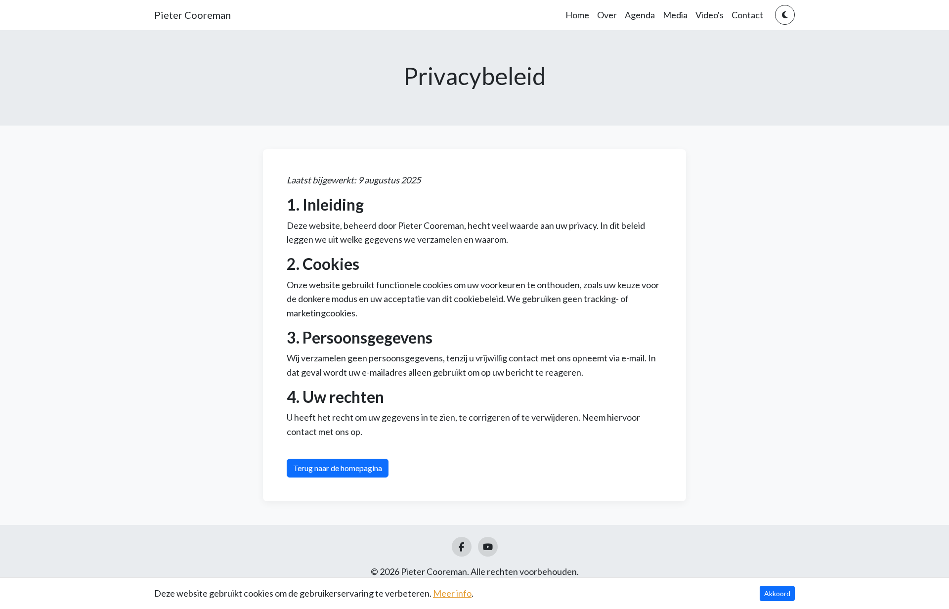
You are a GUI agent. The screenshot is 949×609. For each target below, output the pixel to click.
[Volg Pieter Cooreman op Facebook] (462, 547)
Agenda (640, 14)
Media (675, 14)
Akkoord (777, 593)
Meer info (452, 593)
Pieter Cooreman (192, 15)
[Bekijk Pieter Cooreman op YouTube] (488, 547)
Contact (747, 14)
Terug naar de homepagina (337, 468)
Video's (709, 14)
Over (607, 14)
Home (577, 14)
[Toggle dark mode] (785, 15)
